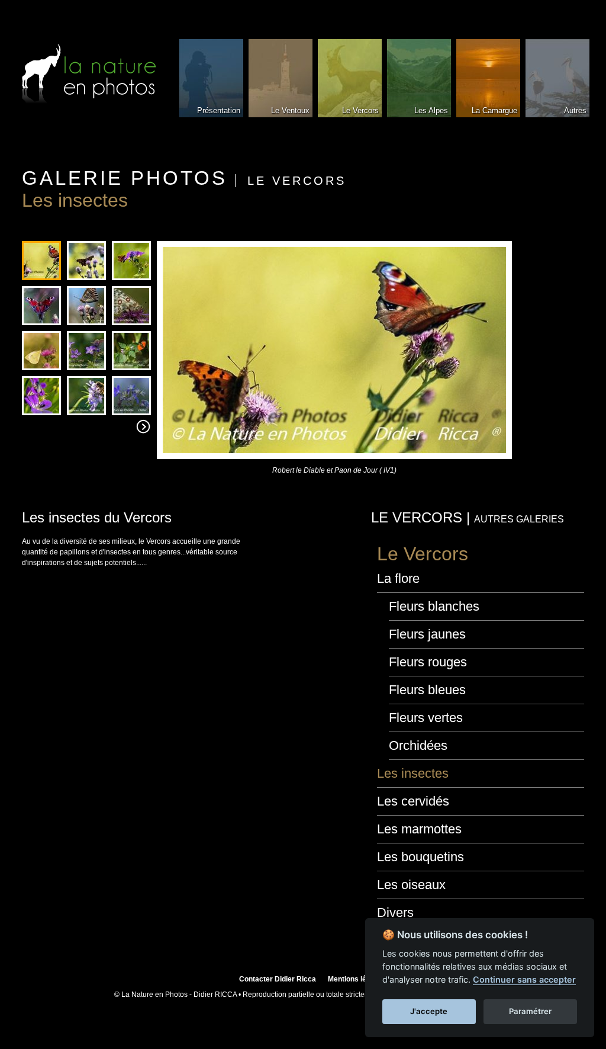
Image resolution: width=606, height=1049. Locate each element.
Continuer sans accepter (524, 979)
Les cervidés (413, 801)
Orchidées (418, 745)
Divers (395, 912)
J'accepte (428, 1011)
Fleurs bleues (427, 689)
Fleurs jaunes (427, 634)
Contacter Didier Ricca (277, 979)
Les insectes (413, 773)
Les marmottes (419, 829)
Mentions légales (356, 979)
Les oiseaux (411, 884)
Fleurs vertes (426, 717)
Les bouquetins (420, 856)
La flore (398, 578)
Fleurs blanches (434, 606)
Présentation (218, 110)
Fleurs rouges (428, 662)
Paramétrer (530, 1011)
